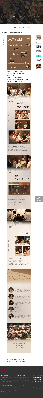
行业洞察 (28, 27)
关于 (30, 4)
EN (41, 4)
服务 (34, 4)
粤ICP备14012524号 (4, 393)
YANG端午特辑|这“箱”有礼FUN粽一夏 (38, 41)
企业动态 (15, 27)
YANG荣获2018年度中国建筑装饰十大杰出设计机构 (16, 359)
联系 (39, 4)
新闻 (37, 4)
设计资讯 (21, 27)
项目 (32, 4)
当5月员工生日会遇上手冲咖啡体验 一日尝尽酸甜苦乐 (16, 361)
